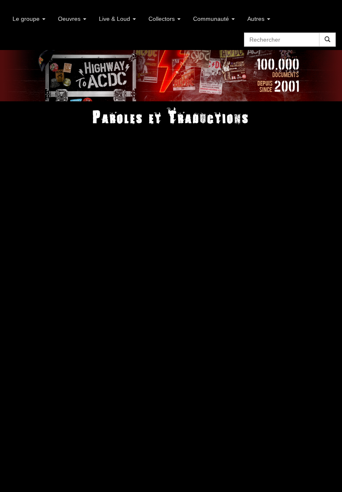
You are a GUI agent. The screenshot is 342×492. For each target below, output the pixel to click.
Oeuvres (70, 18)
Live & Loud (115, 18)
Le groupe (27, 18)
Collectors (162, 18)
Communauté (212, 18)
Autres (256, 18)
